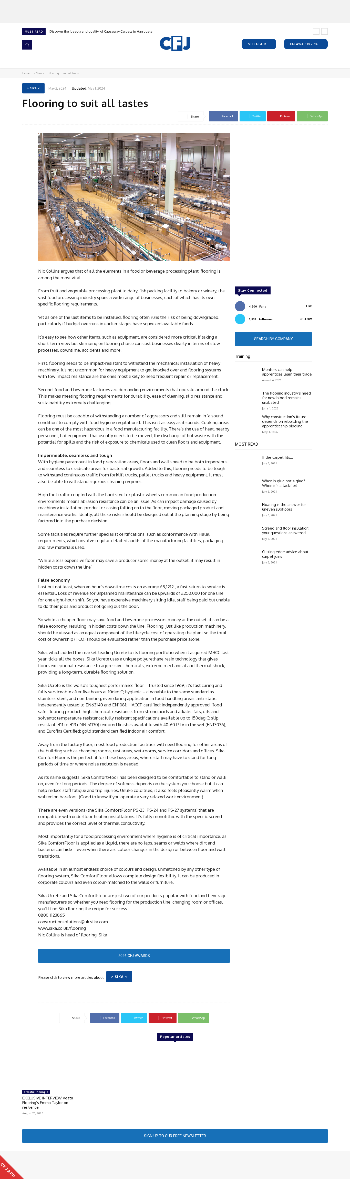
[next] (324, 31)
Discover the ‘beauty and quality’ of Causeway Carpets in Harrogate (100, 31)
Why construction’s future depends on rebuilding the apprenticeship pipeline (285, 421)
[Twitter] (47, 1165)
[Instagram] (33, 1165)
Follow (306, 319)
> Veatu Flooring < (36, 1092)
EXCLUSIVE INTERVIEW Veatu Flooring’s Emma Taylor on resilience (47, 1103)
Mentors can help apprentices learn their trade (287, 372)
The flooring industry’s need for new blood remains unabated (286, 398)
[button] (27, 45)
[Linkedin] (40, 1165)
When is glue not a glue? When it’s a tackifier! (283, 483)
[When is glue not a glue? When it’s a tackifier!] (246, 488)
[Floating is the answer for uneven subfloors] (246, 511)
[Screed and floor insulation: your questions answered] (246, 535)
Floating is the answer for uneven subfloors (284, 507)
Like (309, 306)
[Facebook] (25, 1165)
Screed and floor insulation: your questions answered (285, 530)
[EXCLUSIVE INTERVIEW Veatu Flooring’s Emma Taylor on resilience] (50, 1067)
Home (26, 73)
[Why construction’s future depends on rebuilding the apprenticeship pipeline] (246, 424)
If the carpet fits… (277, 457)
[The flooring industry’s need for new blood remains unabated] (246, 400)
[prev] (316, 31)
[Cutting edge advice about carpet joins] (246, 559)
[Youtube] (54, 1165)
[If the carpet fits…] (246, 464)
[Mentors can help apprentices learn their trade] (246, 376)
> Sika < (39, 73)
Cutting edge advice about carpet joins (285, 554)
